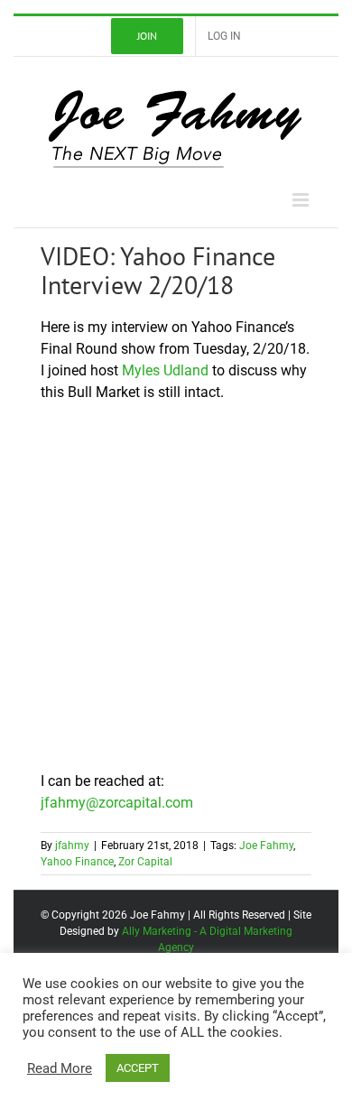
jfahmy (72, 845)
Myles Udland (165, 370)
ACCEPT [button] (137, 1068)
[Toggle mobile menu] (301, 199)
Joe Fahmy (266, 845)
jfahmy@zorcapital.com (117, 802)
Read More (59, 1068)
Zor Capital (145, 861)
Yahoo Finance (77, 861)
